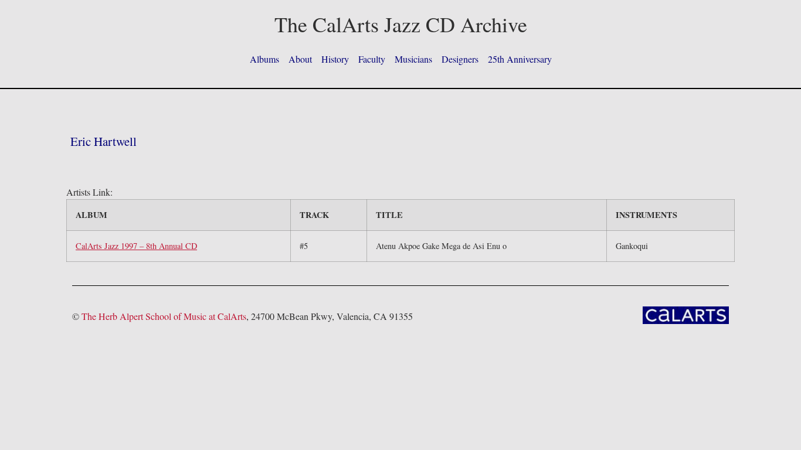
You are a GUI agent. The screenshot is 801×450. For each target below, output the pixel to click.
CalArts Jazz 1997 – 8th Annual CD (136, 245)
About (300, 59)
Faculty (371, 59)
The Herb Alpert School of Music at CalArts (164, 316)
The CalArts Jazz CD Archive (400, 24)
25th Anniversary (520, 59)
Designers (460, 59)
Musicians (413, 59)
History (335, 59)
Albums (264, 59)
